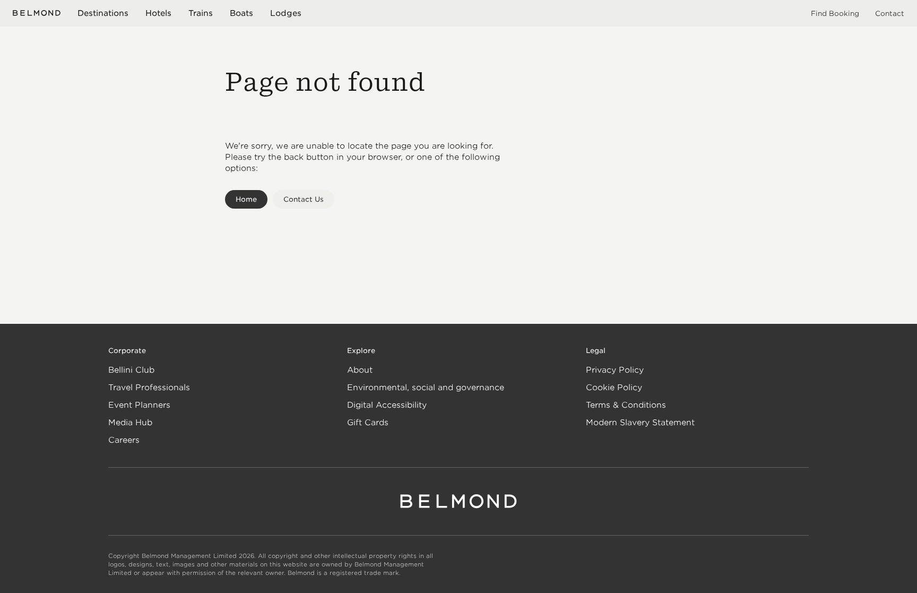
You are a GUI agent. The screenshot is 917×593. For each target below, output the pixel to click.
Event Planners (139, 405)
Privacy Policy (615, 370)
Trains (200, 13)
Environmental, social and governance (425, 387)
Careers (124, 440)
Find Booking (835, 14)
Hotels (158, 13)
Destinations (102, 13)
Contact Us (303, 199)
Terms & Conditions (626, 405)
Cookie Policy (614, 387)
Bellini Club (131, 370)
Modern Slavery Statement (640, 422)
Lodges (285, 13)
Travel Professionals (149, 387)
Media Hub (130, 422)
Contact (889, 14)
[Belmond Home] (36, 13)
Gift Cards (367, 422)
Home (246, 199)
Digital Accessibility (387, 405)
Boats (241, 13)
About (360, 370)
